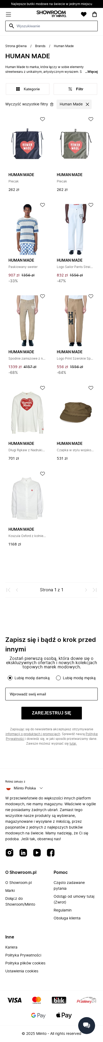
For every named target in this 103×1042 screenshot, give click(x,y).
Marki (10, 891)
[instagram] (9, 853)
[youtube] (37, 853)
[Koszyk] (94, 14)
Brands (40, 46)
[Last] (94, 590)
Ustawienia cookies (21, 971)
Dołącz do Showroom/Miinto (20, 901)
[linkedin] (23, 853)
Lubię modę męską (79, 678)
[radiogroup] (51, 678)
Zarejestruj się (51, 713)
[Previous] (17, 590)
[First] (8, 590)
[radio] (10, 678)
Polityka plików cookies (25, 963)
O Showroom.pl (18, 883)
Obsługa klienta (67, 918)
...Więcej (91, 71)
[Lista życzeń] (83, 14)
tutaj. (73, 743)
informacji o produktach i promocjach (33, 734)
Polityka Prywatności (23, 955)
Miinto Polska (25, 788)
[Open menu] (8, 14)
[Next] (86, 590)
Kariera (11, 947)
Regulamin (63, 910)
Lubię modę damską (32, 678)
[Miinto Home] (51, 14)
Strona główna (16, 46)
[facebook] (50, 853)
